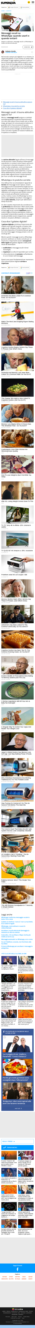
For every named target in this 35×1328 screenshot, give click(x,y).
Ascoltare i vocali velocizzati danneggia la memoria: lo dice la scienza (15, 931)
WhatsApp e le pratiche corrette (14, 106)
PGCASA (31, 1311)
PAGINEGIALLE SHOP (23, 1311)
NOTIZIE (4, 1277)
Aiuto (23, 1318)
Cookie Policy (26, 1316)
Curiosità (8, 11)
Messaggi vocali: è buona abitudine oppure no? (17, 103)
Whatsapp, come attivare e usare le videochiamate (13, 927)
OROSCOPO (4, 1279)
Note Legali (14, 1316)
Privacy (20, 1316)
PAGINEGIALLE (14, 1311)
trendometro (12, 1147)
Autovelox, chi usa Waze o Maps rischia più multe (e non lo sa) (16, 936)
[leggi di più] (32, 52)
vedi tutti (17, 1108)
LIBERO (4, 1311)
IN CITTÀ (11, 1279)
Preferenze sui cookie (15, 1318)
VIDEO (24, 1277)
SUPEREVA (20, 1314)
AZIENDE (24, 1279)
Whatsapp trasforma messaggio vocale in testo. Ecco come (15, 918)
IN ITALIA (17, 1279)
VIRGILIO (8, 1311)
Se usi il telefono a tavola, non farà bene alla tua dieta (16, 943)
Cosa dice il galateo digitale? (12, 108)
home (3, 11)
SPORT (11, 1277)
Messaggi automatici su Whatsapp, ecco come (17, 939)
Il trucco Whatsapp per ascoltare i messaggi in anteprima (17, 947)
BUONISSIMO (15, 1314)
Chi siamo (8, 1316)
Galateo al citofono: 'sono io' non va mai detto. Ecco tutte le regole (17, 923)
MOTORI (17, 1277)
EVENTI (30, 1279)
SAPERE (30, 1277)
